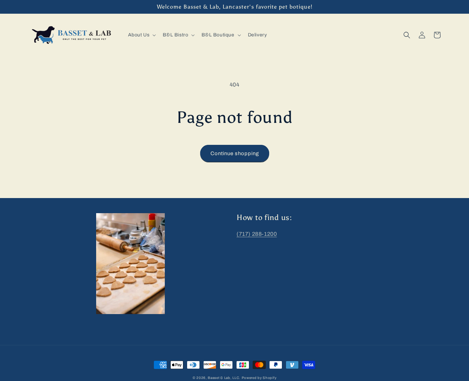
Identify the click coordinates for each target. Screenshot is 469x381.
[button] (141, 35)
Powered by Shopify (259, 378)
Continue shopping (234, 153)
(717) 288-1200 (257, 234)
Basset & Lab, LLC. (224, 378)
